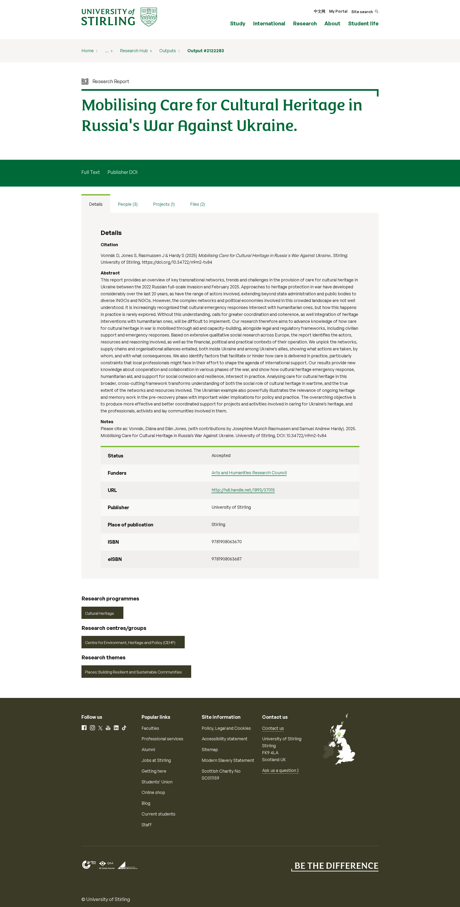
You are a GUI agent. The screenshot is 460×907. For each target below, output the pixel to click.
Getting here (154, 771)
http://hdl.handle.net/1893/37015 (243, 489)
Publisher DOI (123, 172)
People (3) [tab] (128, 204)
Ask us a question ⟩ (280, 770)
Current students (158, 813)
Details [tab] (96, 204)
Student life (363, 23)
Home (87, 50)
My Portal (338, 11)
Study (237, 23)
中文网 (319, 11)
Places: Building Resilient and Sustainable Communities (133, 672)
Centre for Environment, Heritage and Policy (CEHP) (130, 642)
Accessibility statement (224, 738)
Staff (147, 824)
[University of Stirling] (119, 16)
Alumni (148, 749)
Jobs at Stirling (156, 760)
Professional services (162, 738)
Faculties (150, 728)
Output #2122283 (205, 50)
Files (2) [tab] (197, 204)
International (269, 23)
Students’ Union (157, 781)
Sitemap (210, 749)
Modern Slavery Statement (228, 760)
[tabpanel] (230, 396)
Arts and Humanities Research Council (249, 472)
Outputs (167, 50)
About (332, 23)
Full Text (90, 172)
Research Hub (134, 50)
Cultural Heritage (99, 613)
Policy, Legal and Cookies (226, 728)
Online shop (153, 792)
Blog (146, 803)
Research (305, 23)
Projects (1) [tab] (164, 204)
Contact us (273, 728)
